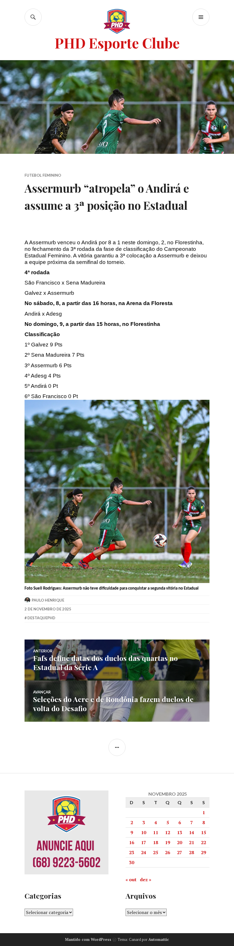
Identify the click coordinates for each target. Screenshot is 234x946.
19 (167, 842)
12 (167, 832)
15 (203, 832)
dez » (145, 879)
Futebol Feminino (43, 175)
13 (179, 832)
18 (155, 842)
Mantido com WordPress (88, 939)
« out (131, 879)
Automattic (158, 939)
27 (179, 852)
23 (131, 852)
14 (191, 832)
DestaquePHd (41, 618)
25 (155, 852)
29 (203, 852)
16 (131, 842)
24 (143, 852)
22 (203, 842)
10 (143, 832)
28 (191, 852)
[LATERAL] (117, 747)
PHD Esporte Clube (117, 42)
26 (167, 852)
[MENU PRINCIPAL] (200, 17)
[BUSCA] (33, 17)
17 (143, 842)
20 (179, 842)
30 (131, 862)
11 (155, 832)
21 (191, 842)
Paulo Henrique (48, 600)
